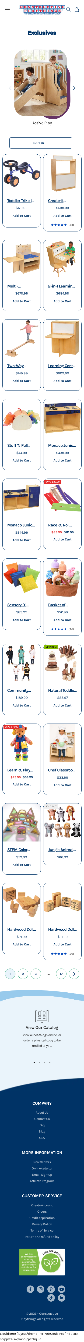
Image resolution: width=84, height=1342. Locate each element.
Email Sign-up (42, 1175)
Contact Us (42, 1119)
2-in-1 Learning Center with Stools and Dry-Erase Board (61, 287)
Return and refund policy (42, 1237)
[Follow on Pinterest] (51, 1289)
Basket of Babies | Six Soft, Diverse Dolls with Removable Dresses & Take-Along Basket (59, 605)
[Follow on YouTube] (61, 1289)
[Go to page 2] (74, 974)
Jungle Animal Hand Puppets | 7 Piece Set (61, 850)
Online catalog (42, 1168)
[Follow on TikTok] (51, 1298)
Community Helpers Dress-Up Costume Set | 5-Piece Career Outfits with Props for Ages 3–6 (21, 691)
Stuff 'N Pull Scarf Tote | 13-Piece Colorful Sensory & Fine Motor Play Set (21, 446)
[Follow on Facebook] (30, 1289)
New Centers (42, 1162)
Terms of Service (42, 1230)
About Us (42, 1113)
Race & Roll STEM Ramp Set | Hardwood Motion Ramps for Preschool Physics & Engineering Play (61, 525)
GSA (42, 1138)
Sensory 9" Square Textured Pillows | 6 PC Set (18, 605)
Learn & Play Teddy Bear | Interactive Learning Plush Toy (20, 770)
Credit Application (42, 1218)
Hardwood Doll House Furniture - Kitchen (61, 930)
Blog (42, 1131)
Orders (41, 1212)
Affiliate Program (42, 1181)
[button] (74, 88)
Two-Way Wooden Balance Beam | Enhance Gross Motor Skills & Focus (21, 366)
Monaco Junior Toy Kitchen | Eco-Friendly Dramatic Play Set (20, 525)
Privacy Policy (42, 1224)
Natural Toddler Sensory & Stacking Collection (61, 691)
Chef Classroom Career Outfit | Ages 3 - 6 (62, 770)
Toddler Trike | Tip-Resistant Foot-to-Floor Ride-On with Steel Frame (19, 201)
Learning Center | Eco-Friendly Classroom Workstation (62, 366)
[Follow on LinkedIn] (61, 1298)
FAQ (42, 1125)
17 (61, 974)
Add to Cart (21, 215)
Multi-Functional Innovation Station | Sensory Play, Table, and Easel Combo (19, 287)
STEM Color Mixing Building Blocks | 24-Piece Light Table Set (21, 850)
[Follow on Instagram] (40, 1289)
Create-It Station (55, 201)
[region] (42, 1032)
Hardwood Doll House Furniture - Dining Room (20, 930)
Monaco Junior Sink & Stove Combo (61, 446)
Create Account (41, 1205)
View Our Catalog (42, 1027)
